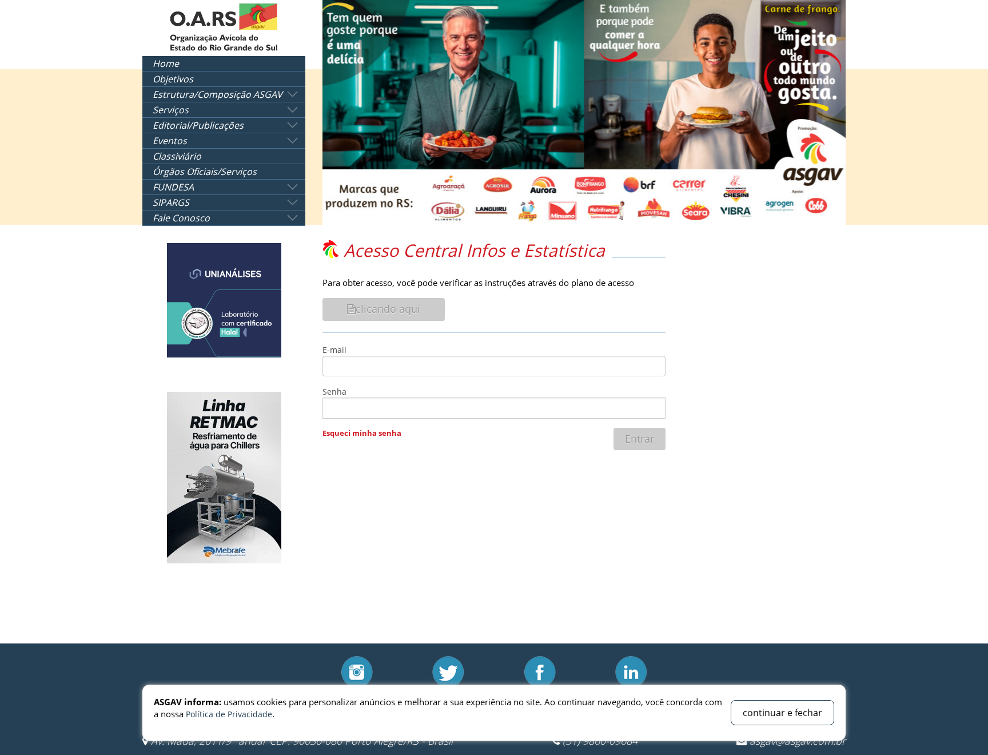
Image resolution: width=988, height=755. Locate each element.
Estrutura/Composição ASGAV (217, 94)
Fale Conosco (181, 218)
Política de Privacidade (229, 714)
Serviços (171, 110)
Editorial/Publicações (198, 125)
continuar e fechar (782, 712)
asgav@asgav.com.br (798, 741)
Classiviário (177, 156)
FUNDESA (173, 187)
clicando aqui (388, 309)
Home (166, 63)
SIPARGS (171, 202)
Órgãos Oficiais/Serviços (205, 171)
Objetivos (173, 79)
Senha (334, 391)
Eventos (170, 140)
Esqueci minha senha (361, 433)
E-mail (334, 349)
